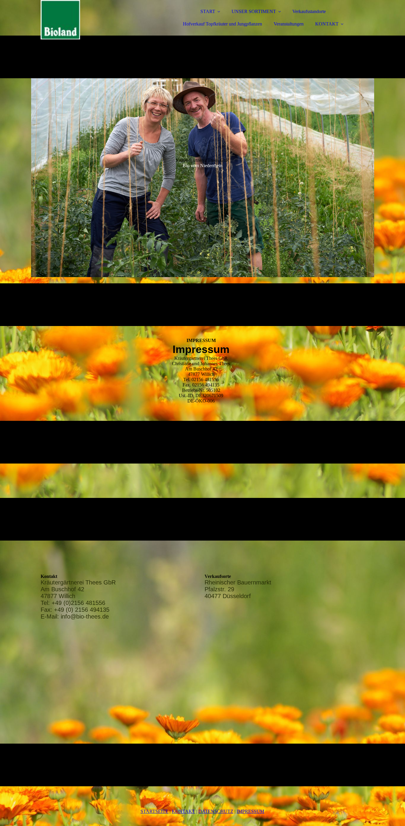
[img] (92, 20)
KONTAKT (327, 23)
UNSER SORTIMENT (254, 11)
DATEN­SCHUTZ (215, 811)
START (207, 11)
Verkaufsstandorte (309, 11)
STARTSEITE (154, 811)
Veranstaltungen (289, 23)
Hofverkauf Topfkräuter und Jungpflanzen (222, 23)
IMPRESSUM (250, 811)
